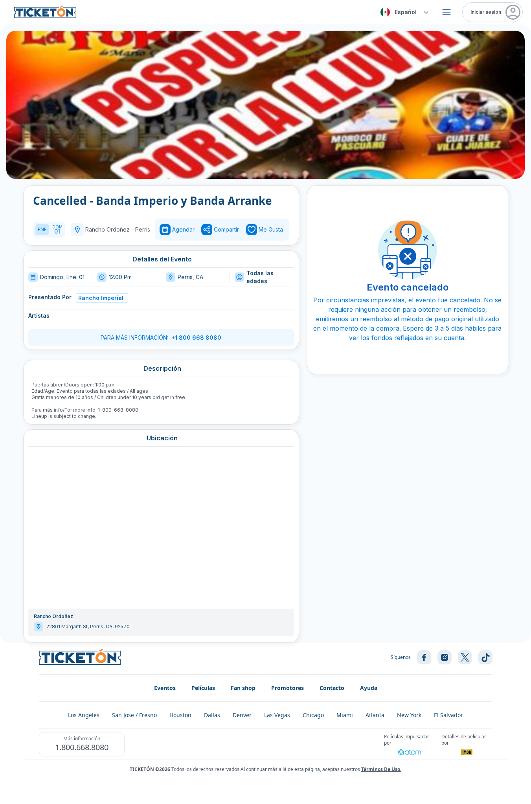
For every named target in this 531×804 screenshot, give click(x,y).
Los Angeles (83, 715)
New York (409, 715)
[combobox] (403, 12)
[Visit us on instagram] (444, 657)
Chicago (313, 715)
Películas (203, 688)
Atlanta (375, 715)
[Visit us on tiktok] (485, 657)
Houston (180, 715)
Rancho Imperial (100, 297)
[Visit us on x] (465, 657)
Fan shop (243, 688)
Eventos (165, 688)
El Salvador (448, 715)
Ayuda (368, 688)
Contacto (332, 688)
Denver (242, 715)
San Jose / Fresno (134, 715)
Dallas (212, 715)
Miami (344, 715)
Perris (142, 229)
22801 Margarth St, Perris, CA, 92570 (88, 626)
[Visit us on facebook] (424, 657)
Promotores (287, 688)
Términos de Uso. (381, 769)
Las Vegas (277, 715)
